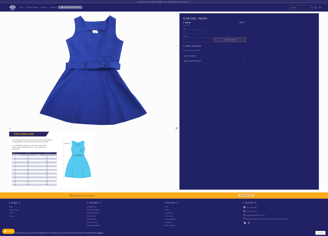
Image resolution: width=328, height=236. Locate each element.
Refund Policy (91, 219)
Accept (320, 233)
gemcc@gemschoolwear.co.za (255, 215)
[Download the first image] (10, 128)
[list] (94, 100)
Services (11, 216)
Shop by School (14, 210)
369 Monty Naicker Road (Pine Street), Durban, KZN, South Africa (266, 219)
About (167, 210)
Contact (11, 213)
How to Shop (169, 216)
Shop (10, 207)
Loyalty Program (170, 219)
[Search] (312, 7)
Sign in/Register (170, 225)
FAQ (166, 207)
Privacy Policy (91, 216)
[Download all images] (176, 128)
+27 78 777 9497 (251, 211)
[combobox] (301, 8)
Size (184, 28)
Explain (100, 233)
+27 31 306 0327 (251, 207)
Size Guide (168, 222)
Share (243, 22)
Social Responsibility (93, 225)
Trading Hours (91, 207)
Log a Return (169, 213)
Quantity (185, 36)
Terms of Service (92, 222)
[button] (22, 7)
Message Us (245, 195)
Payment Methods (92, 213)
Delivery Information (93, 210)
